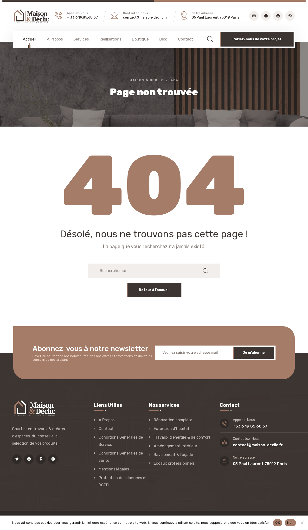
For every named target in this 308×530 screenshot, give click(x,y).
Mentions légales (114, 469)
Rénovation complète (173, 420)
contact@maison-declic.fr (145, 17)
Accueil (29, 39)
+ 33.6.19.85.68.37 (82, 17)
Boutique (140, 39)
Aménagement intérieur (175, 446)
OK (277, 522)
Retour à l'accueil (154, 290)
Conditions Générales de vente (121, 457)
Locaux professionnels (174, 463)
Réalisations (110, 39)
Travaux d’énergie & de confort (182, 437)
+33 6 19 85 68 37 (250, 426)
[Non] (302, 522)
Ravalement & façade (173, 454)
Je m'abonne (254, 353)
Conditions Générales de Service (121, 441)
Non (290, 522)
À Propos (55, 39)
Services (81, 39)
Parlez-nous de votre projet (257, 39)
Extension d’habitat (171, 428)
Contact (185, 39)
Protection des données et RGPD (123, 481)
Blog (163, 39)
